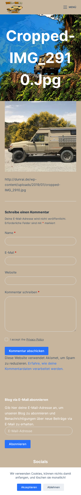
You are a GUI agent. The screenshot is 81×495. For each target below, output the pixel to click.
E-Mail (10, 253)
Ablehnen (53, 487)
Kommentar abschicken (26, 351)
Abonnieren (17, 444)
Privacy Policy (35, 339)
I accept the (27, 339)
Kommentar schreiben (22, 292)
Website (11, 272)
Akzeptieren (29, 487)
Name (10, 233)
